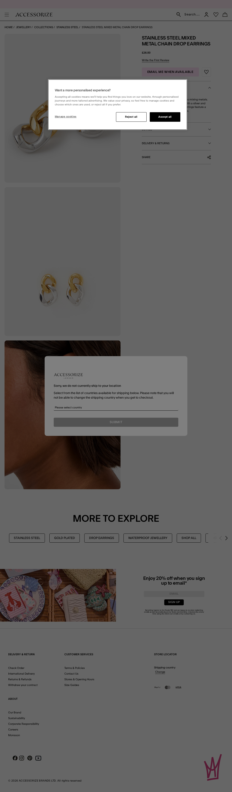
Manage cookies (66, 116)
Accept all (165, 117)
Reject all (131, 117)
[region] (117, 104)
